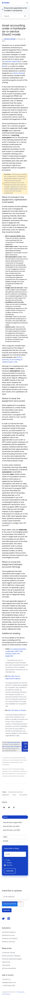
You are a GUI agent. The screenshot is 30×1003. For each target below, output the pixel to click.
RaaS (4, 66)
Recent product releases (11, 956)
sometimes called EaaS (11, 61)
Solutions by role (8, 935)
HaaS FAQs (6, 962)
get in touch (14, 189)
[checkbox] (15, 862)
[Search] (25, 16)
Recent (5, 817)
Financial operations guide (12, 959)
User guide (6, 965)
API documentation (9, 968)
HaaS (14, 795)
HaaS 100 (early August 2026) (12, 822)
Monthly (5, 841)
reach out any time (13, 742)
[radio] (15, 860)
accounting (23, 795)
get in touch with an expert (11, 746)
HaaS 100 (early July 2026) (11, 830)
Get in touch (25, 746)
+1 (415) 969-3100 (8, 986)
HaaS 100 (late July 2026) (11, 826)
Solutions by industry (10, 938)
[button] (27, 2)
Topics (5, 837)
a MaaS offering (18, 73)
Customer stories (8, 953)
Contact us (6, 979)
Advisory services (8, 942)
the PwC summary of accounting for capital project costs (12, 359)
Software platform (9, 932)
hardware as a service (15, 792)
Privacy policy (21, 992)
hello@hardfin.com (9, 982)
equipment (5, 795)
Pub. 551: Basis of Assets (17, 710)
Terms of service (6, 994)
